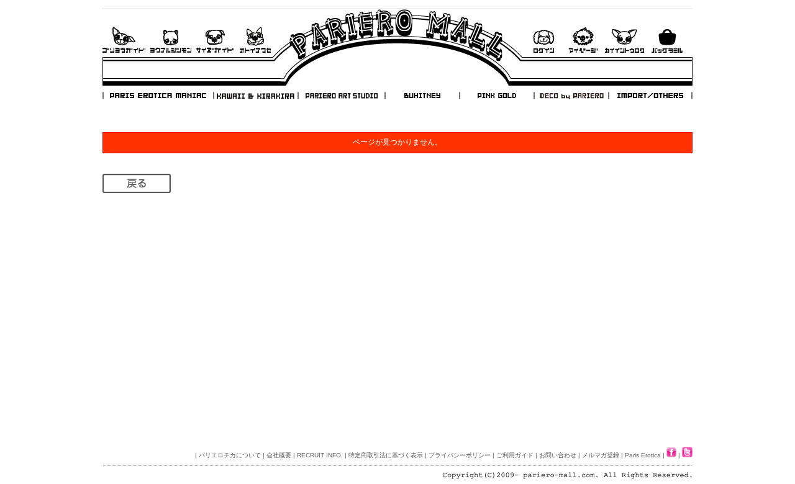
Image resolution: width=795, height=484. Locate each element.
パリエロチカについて (230, 455)
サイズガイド (216, 40)
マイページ (583, 40)
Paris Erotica (643, 455)
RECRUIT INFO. (320, 455)
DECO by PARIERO (571, 95)
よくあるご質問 (170, 40)
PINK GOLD (496, 95)
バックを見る (667, 40)
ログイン (543, 40)
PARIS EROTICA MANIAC (158, 95)
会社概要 (278, 455)
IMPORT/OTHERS (650, 95)
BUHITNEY (421, 95)
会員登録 (624, 40)
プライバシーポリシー (460, 455)
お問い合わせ (255, 40)
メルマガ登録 (600, 455)
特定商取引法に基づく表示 (385, 455)
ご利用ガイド (123, 40)
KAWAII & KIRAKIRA (256, 95)
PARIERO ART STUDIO (341, 95)
